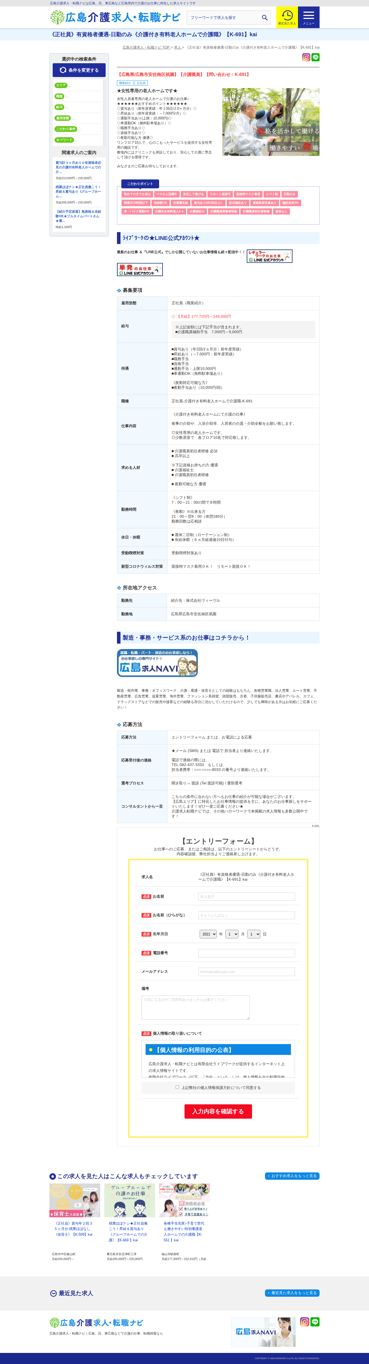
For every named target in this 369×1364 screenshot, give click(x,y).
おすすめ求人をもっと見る (294, 1176)
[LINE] (315, 57)
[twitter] (306, 57)
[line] (315, 1321)
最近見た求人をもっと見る (294, 1293)
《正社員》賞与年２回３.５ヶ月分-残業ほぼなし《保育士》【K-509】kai (74, 1229)
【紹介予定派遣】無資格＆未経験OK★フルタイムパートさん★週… (78, 216)
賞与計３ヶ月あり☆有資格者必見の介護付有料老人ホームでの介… (78, 167)
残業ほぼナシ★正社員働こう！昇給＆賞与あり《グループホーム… (78, 191)
